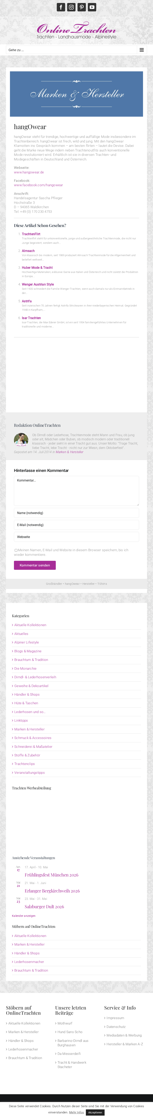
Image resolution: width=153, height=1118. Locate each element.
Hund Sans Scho (70, 1032)
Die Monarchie (25, 668)
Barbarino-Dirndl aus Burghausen (73, 1043)
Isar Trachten (31, 318)
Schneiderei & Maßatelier (33, 747)
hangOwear (72, 583)
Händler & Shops (27, 694)
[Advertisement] (76, 373)
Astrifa (27, 301)
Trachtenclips (24, 764)
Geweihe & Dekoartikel (31, 686)
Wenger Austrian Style (38, 284)
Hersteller (88, 583)
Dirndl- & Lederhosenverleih (35, 677)
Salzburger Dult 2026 (44, 906)
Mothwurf (65, 1023)
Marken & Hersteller (69, 452)
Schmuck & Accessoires (32, 738)
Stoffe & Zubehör (27, 755)
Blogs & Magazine (27, 651)
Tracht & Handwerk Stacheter (72, 1064)
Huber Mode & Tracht (37, 268)
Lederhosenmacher (29, 962)
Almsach (28, 251)
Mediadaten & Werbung (124, 1035)
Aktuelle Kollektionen (30, 625)
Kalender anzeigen (23, 915)
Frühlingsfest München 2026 (51, 875)
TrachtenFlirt (31, 234)
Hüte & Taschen (26, 703)
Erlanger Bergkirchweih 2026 (52, 891)
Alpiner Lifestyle (26, 642)
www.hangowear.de (29, 172)
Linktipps (21, 720)
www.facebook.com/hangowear (38, 185)
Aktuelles (21, 634)
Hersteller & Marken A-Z (125, 1044)
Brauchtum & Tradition (31, 660)
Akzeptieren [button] (95, 1112)
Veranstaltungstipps (29, 773)
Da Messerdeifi (69, 1054)
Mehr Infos (76, 1112)
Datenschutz (116, 1027)
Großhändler (54, 583)
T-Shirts (102, 583)
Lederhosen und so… (30, 712)
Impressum (115, 1018)
